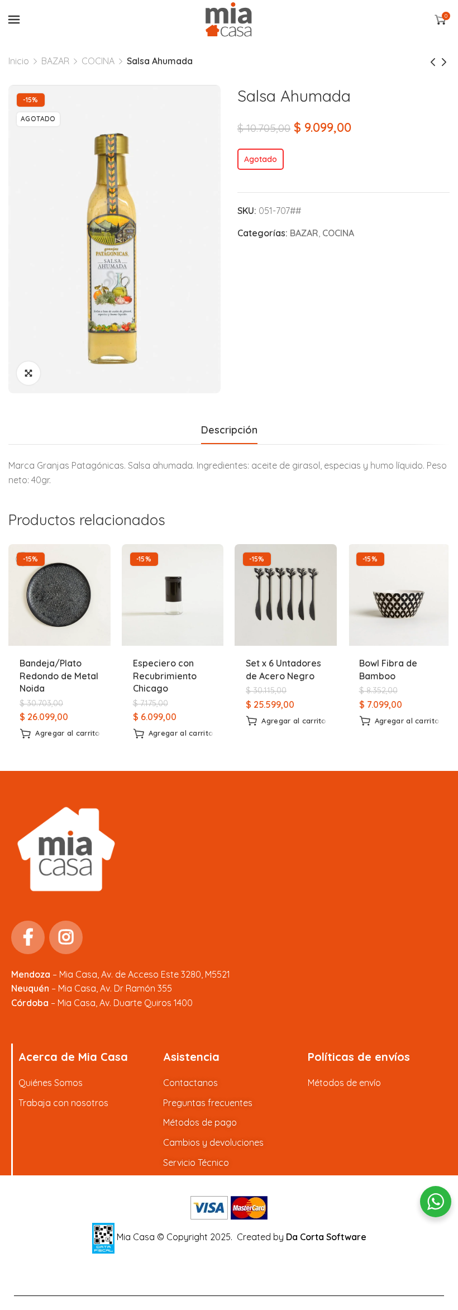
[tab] (229, 430)
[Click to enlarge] (28, 373)
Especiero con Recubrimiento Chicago (165, 676)
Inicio (18, 60)
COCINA (98, 60)
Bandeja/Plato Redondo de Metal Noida (59, 676)
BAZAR (55, 60)
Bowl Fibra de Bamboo (388, 669)
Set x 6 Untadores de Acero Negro (283, 669)
